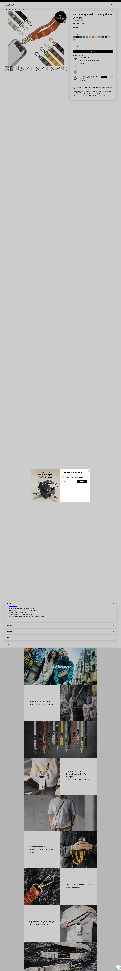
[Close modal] (89, 471)
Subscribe (82, 481)
